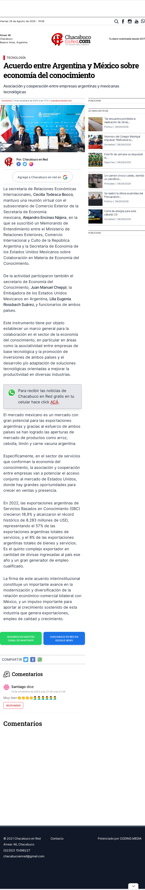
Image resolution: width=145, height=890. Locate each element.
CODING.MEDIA (131, 838)
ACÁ (54, 402)
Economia (7, 101)
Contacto (57, 838)
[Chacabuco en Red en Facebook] (123, 21)
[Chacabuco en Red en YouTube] (136, 21)
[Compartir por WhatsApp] (40, 659)
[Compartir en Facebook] (33, 659)
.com (61, 101)
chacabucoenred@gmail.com (23, 856)
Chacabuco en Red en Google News (64, 638)
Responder (13, 705)
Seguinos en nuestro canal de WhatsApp (21, 638)
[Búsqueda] (116, 21)
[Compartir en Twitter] (26, 659)
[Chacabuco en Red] (72, 39)
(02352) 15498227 (16, 850)
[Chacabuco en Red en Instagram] (129, 21)
